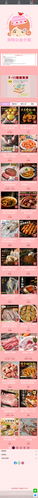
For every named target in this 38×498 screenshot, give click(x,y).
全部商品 (3, 454)
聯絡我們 (3, 451)
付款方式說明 (5, 458)
